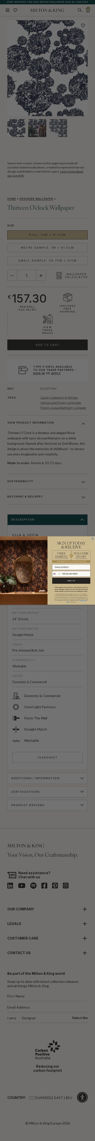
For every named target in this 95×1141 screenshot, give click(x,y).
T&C (67, 602)
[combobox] (56, 573)
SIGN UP (71, 581)
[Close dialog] (92, 538)
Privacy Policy (83, 600)
